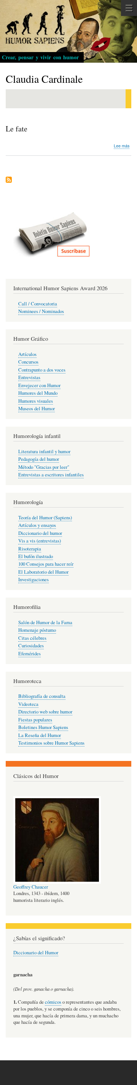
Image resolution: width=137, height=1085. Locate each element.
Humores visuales (35, 401)
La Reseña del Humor (39, 735)
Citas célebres (32, 638)
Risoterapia (29, 549)
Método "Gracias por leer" (43, 467)
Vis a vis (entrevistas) (39, 541)
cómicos (53, 1002)
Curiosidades (31, 645)
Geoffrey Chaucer (30, 887)
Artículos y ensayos (37, 525)
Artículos (27, 354)
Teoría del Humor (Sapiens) (45, 517)
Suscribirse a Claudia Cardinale (9, 180)
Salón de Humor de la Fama (45, 622)
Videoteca (28, 704)
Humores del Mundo (37, 393)
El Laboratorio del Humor (43, 572)
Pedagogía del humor (38, 459)
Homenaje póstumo (37, 630)
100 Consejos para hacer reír (45, 564)
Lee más (121, 146)
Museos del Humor (36, 408)
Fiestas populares (35, 719)
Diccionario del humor (40, 533)
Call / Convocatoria (37, 304)
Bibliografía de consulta (41, 696)
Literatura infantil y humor (44, 451)
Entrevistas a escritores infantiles (51, 474)
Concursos (28, 362)
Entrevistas (29, 377)
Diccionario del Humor (35, 952)
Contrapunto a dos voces (41, 370)
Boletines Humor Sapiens (43, 727)
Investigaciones (33, 579)
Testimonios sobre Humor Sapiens (51, 743)
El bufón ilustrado (35, 556)
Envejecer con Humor (39, 385)
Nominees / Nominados (41, 311)
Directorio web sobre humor (45, 712)
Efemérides (29, 653)
